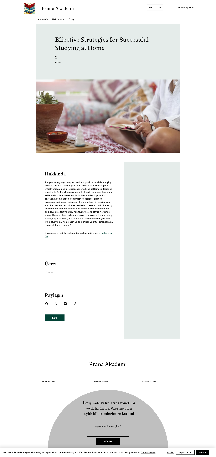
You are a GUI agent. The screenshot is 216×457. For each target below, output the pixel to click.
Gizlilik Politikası (148, 452)
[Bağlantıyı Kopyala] (75, 303)
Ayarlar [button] (170, 452)
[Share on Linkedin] (65, 303)
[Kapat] (212, 452)
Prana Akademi (58, 8)
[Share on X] (56, 303)
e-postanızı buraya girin (107, 426)
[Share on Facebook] (46, 303)
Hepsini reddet (185, 452)
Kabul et (202, 452)
